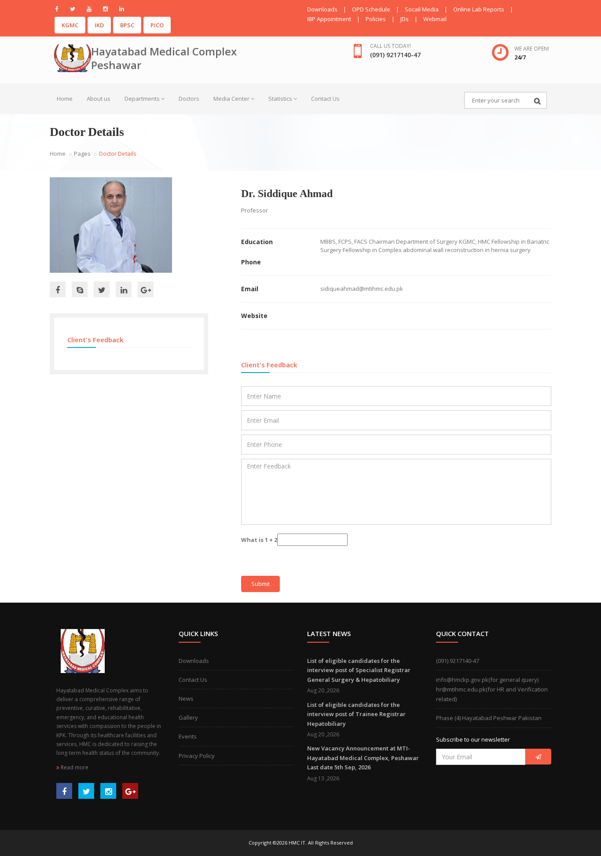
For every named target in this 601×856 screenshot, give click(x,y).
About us (98, 98)
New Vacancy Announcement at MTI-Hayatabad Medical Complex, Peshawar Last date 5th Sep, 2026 (363, 757)
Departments (142, 98)
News (186, 698)
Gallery (188, 717)
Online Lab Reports (478, 9)
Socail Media (422, 9)
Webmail (435, 19)
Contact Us (325, 98)
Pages (82, 153)
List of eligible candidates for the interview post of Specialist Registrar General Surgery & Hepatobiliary (358, 670)
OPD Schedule (371, 9)
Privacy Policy (197, 756)
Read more (73, 767)
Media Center (231, 98)
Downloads (322, 9)
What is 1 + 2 (259, 540)
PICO (157, 25)
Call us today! (390, 46)
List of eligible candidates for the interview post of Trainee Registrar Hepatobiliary (356, 714)
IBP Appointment (329, 19)
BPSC (127, 25)
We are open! (531, 48)
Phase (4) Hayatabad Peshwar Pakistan (489, 718)
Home (65, 98)
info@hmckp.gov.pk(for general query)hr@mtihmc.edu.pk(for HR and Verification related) (492, 689)
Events (188, 736)
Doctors (189, 98)
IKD (99, 25)
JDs (404, 19)
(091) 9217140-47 (457, 661)
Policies (376, 19)
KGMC (70, 25)
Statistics (280, 98)
